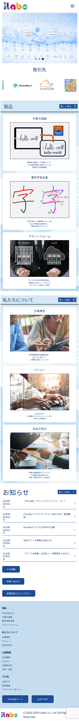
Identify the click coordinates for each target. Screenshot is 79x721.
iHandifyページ (15, 699)
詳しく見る (65, 106)
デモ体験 (11, 569)
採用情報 (6, 685)
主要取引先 (7, 665)
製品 (4, 607)
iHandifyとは (8, 613)
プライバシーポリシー (12, 689)
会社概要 (6, 657)
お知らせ (6, 681)
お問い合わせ (13, 581)
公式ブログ (42, 699)
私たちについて (10, 632)
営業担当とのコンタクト (19, 593)
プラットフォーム (10, 624)
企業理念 (6, 637)
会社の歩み (7, 645)
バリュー (6, 641)
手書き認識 (7, 617)
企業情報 (6, 652)
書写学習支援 (8, 620)
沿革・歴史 (7, 669)
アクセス (6, 661)
